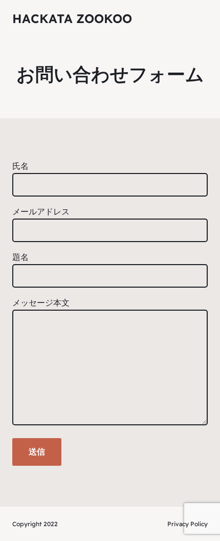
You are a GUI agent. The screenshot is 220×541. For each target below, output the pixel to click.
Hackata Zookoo (72, 18)
